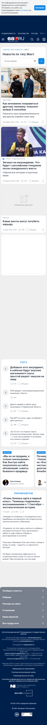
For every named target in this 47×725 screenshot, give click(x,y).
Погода (34, 33)
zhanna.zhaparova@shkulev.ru (15, 653)
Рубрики (7, 597)
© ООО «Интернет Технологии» (23, 708)
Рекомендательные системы (23, 676)
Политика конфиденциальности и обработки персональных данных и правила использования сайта (23, 680)
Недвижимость (9, 33)
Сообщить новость (12, 590)
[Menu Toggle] (3, 39)
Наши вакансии (10, 617)
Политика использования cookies (24, 672)
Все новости (17, 50)
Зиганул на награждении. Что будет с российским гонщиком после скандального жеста (22, 165)
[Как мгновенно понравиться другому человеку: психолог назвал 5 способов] (23, 83)
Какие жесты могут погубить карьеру (21, 223)
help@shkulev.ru (28, 645)
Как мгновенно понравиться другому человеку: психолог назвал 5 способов (20, 106)
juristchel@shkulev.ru (27, 641)
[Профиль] (44, 39)
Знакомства (23, 33)
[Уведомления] (38, 39)
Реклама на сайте (11, 604)
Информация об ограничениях (24, 669)
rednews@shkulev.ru (34, 638)
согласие (24, 10)
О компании (9, 610)
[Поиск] (32, 39)
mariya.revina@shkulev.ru (15, 659)
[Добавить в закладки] (42, 122)
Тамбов (6, 50)
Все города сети (11, 623)
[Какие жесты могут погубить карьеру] (23, 201)
